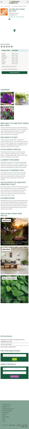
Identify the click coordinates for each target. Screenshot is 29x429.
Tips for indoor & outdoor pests (8, 347)
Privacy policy (24, 425)
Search (14, 359)
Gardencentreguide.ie (7, 410)
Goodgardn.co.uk (6, 406)
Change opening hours (14, 72)
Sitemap (22, 426)
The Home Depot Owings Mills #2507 (19, 6)
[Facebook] (9, 19)
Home (2, 6)
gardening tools (15, 174)
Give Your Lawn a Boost (6, 344)
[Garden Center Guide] (14, 2)
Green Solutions (12, 425)
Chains (3, 421)
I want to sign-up (14, 376)
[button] (14, 30)
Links (26, 426)
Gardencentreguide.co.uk (8, 408)
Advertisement (5, 412)
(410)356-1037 (12, 17)
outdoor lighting (15, 164)
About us (4, 415)
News (3, 419)
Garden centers (7, 6)
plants (12, 141)
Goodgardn (18, 425)
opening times (13, 188)
